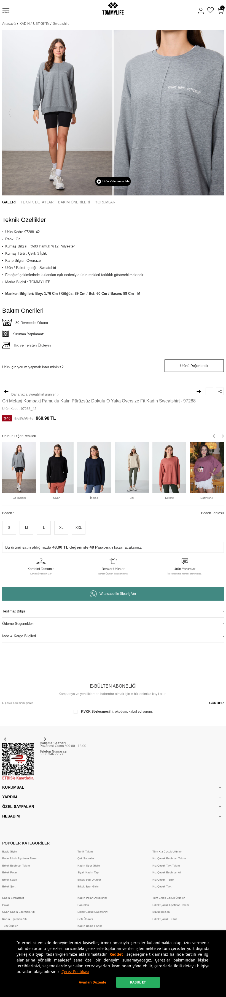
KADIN (25, 24)
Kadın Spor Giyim (88, 865)
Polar (5, 904)
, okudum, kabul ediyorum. (117, 711)
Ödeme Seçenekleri (18, 624)
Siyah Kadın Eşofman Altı (18, 911)
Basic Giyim (9, 851)
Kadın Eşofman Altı (14, 918)
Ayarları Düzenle (92, 982)
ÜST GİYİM (41, 24)
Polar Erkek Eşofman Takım (19, 858)
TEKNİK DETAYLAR (37, 202)
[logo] (113, 8)
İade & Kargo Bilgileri (19, 636)
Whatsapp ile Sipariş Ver (117, 594)
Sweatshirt (61, 24)
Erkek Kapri (9, 879)
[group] (57, 112)
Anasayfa (9, 24)
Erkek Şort (8, 886)
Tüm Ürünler (10, 925)
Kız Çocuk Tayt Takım (166, 865)
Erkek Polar (9, 872)
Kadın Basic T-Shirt (89, 925)
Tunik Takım (85, 851)
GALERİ (9, 202)
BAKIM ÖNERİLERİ (74, 202)
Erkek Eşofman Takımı (16, 865)
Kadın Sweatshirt (13, 897)
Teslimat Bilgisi (14, 611)
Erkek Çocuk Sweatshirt (92, 911)
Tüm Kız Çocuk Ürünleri (167, 851)
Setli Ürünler (85, 918)
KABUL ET (138, 982)
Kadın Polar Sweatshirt (92, 897)
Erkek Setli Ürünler (89, 879)
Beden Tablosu (212, 513)
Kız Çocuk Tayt (161, 886)
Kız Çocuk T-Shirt (163, 879)
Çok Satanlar (85, 858)
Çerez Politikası (75, 971)
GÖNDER (216, 703)
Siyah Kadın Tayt (88, 872)
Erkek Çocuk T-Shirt (164, 918)
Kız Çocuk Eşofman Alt (166, 872)
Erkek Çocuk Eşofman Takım (170, 904)
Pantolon (83, 904)
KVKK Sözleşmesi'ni (97, 711)
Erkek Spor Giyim (88, 886)
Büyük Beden (161, 911)
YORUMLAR (105, 202)
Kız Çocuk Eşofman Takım (169, 858)
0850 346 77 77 (51, 754)
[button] (10, 113)
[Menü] (6, 11)
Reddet (116, 954)
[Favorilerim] (210, 11)
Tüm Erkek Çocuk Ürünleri (168, 897)
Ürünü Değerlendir (194, 366)
